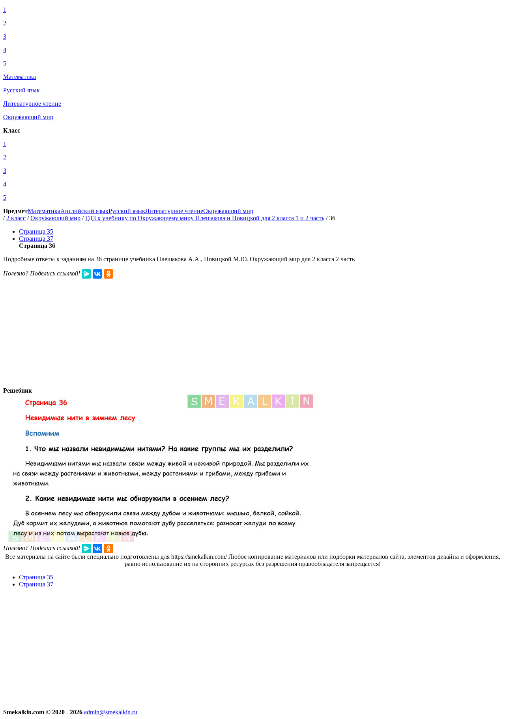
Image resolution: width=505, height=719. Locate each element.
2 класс (16, 218)
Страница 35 (36, 231)
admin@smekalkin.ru (110, 712)
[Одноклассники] (108, 274)
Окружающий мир (228, 211)
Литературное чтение (174, 211)
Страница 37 (36, 238)
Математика (44, 211)
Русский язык (126, 211)
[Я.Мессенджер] (86, 274)
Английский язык (84, 211)
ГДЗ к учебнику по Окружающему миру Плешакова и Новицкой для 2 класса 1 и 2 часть (204, 218)
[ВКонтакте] (97, 274)
